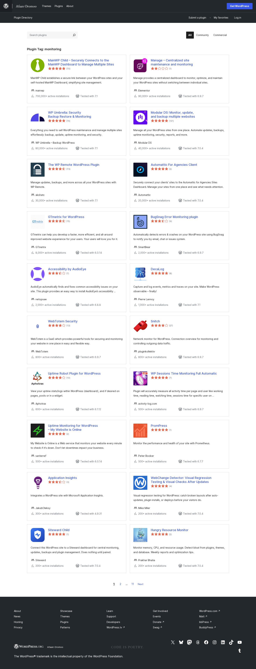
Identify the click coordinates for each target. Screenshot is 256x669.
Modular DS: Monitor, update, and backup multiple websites (173, 114)
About (17, 610)
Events (157, 616)
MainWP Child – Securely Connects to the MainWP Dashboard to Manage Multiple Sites (81, 62)
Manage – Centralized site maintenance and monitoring (172, 62)
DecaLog (157, 269)
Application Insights (62, 478)
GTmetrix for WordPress (66, 217)
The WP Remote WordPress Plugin (73, 165)
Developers (113, 621)
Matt (203, 616)
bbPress (205, 621)
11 (132, 584)
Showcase (66, 610)
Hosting (18, 621)
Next (140, 584)
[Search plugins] (74, 35)
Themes (65, 616)
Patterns (65, 627)
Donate (158, 621)
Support (111, 616)
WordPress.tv (116, 627)
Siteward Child (58, 530)
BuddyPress (207, 627)
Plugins (64, 621)
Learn (110, 610)
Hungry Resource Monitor (169, 530)
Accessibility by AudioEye (67, 269)
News (17, 616)
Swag (157, 627)
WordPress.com (209, 610)
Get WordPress (239, 6)
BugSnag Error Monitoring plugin (174, 217)
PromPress (159, 425)
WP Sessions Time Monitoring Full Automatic (184, 373)
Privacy (18, 627)
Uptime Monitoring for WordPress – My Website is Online (73, 427)
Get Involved (160, 610)
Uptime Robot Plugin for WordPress (74, 373)
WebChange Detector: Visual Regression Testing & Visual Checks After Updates (181, 480)
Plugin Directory (23, 17)
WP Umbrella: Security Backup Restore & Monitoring (69, 114)
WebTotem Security (62, 321)
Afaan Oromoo (55, 647)
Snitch (155, 321)
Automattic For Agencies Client (174, 165)
